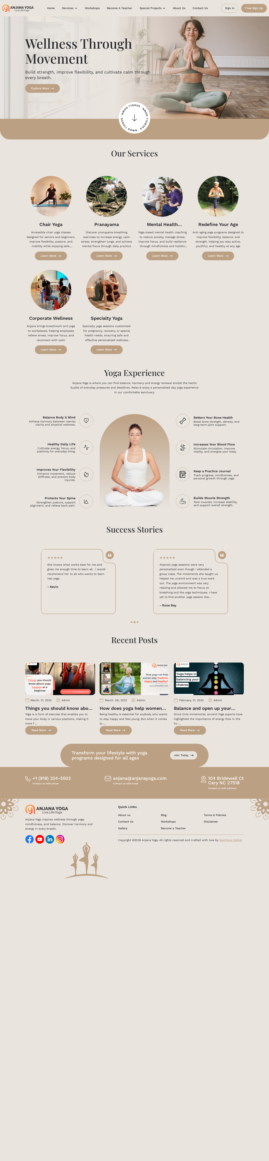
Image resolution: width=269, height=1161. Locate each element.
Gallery (122, 828)
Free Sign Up (254, 8)
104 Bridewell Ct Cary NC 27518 (226, 780)
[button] (131, 622)
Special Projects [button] (151, 8)
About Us (179, 8)
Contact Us (200, 8)
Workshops (92, 8)
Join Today (181, 755)
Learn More (48, 255)
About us (124, 815)
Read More (39, 730)
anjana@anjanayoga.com (140, 780)
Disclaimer (211, 821)
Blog (164, 815)
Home (51, 8)
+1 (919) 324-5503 (51, 780)
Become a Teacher (119, 8)
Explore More (40, 88)
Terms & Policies (215, 815)
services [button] (68, 8)
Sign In (230, 8)
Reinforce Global (230, 840)
